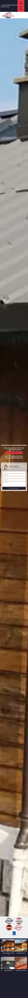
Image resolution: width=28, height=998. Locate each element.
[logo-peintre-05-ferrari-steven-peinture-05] (8, 15)
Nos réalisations (14, 452)
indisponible (5, 5)
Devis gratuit (9, 457)
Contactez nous (18, 457)
